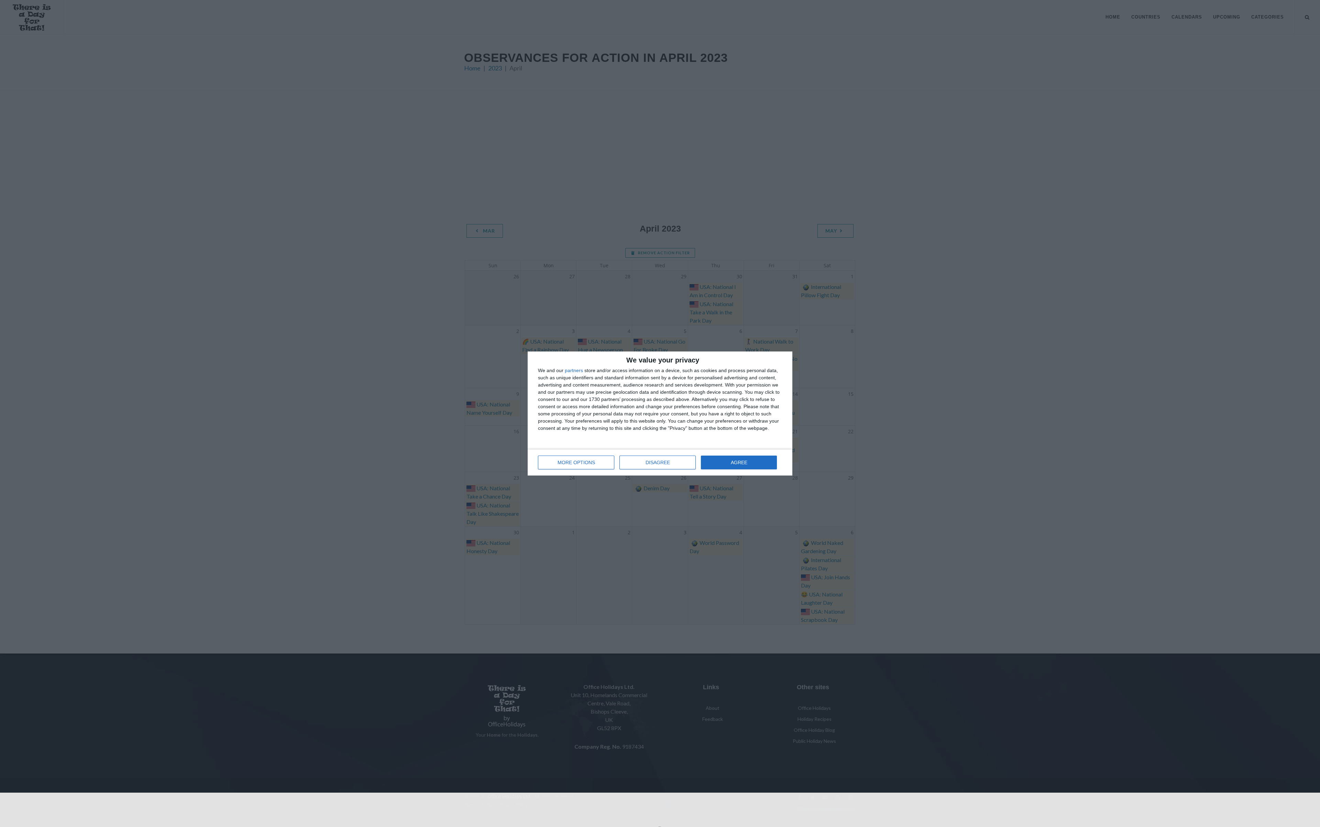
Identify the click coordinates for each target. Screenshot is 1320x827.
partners (574, 370)
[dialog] (660, 413)
